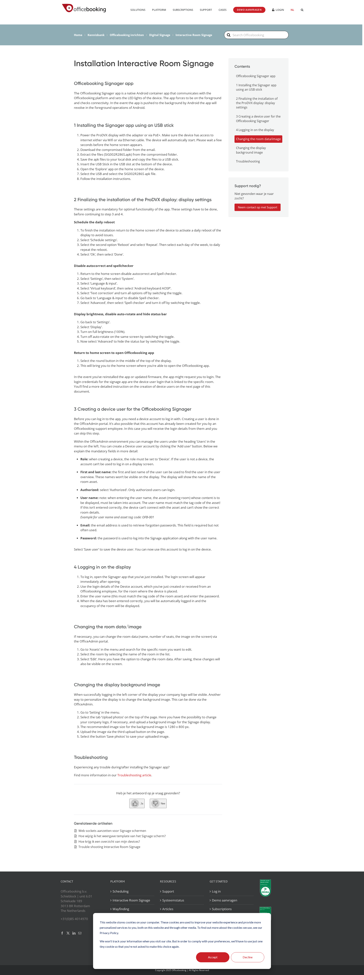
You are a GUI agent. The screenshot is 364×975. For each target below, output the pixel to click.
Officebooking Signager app (255, 76)
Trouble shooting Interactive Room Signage (109, 847)
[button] (302, 9)
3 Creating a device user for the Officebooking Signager (258, 118)
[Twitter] (68, 933)
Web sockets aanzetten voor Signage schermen (112, 831)
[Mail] (79, 933)
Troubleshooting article (134, 775)
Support (168, 891)
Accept (212, 957)
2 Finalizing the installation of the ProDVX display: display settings (257, 103)
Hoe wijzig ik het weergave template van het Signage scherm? (122, 836)
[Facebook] (62, 933)
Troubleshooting (248, 161)
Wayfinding (121, 909)
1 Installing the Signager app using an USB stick (256, 87)
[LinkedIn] (73, 933)
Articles (167, 909)
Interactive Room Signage (131, 900)
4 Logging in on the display (255, 130)
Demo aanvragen (224, 900)
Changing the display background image (251, 150)
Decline (248, 957)
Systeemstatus (173, 900)
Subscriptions (222, 909)
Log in (216, 891)
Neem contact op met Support (257, 207)
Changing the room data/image (258, 139)
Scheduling (121, 891)
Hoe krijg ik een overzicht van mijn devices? (109, 841)
